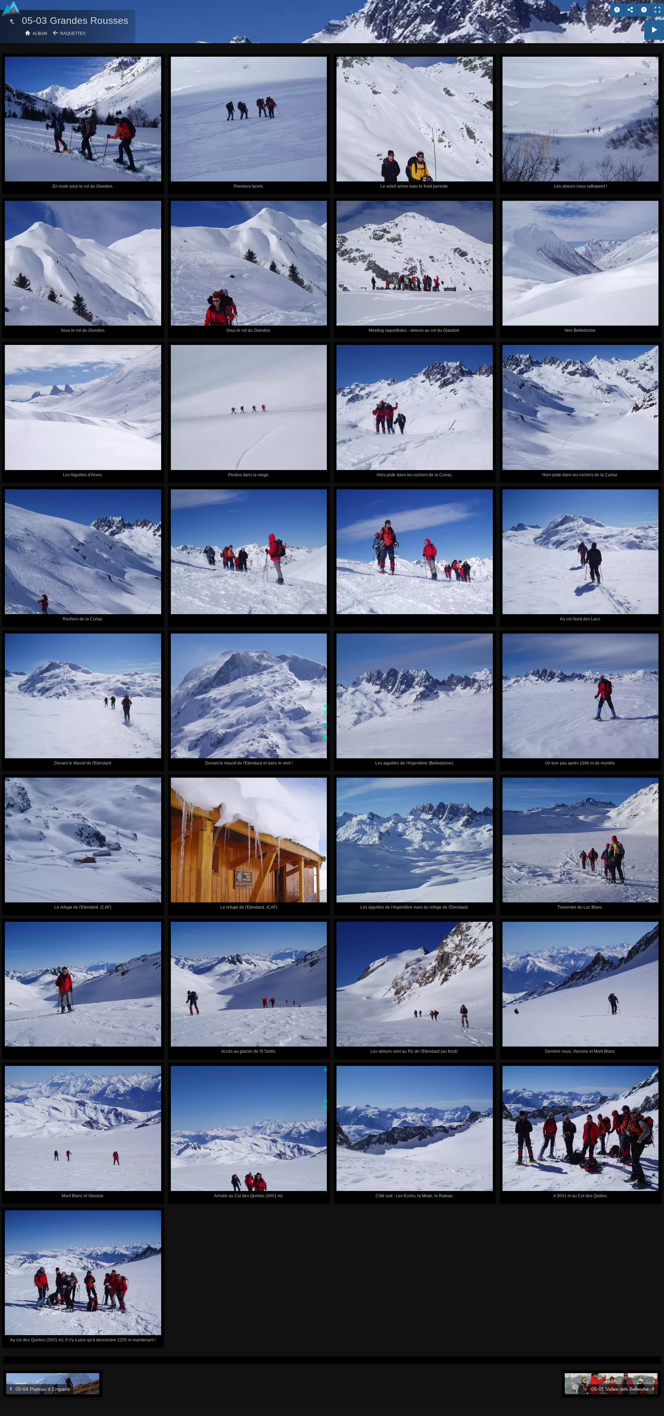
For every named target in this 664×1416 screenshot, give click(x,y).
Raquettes (72, 33)
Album (40, 33)
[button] (14, 1402)
